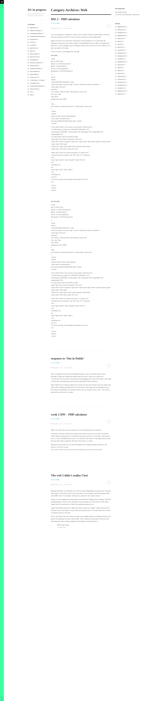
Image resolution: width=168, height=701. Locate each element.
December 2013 (122, 82)
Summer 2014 (34, 77)
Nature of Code (34, 57)
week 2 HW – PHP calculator (69, 414)
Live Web (32, 45)
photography (33, 60)
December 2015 (122, 32)
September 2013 (122, 91)
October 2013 (121, 88)
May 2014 (120, 67)
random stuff (33, 65)
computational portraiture (37, 36)
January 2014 (121, 79)
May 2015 (120, 41)
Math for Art (33, 48)
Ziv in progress (37, 9)
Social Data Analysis (35, 68)
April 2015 (120, 44)
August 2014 (121, 64)
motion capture (34, 54)
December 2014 (122, 53)
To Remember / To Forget (37, 80)
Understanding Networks (36, 86)
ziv (54, 23)
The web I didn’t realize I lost (69, 475)
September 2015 (122, 35)
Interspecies (33, 39)
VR (31, 92)
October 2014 (121, 59)
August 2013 (121, 94)
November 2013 (122, 85)
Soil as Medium (34, 71)
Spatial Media (33, 74)
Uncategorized (34, 83)
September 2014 (122, 62)
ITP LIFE (32, 42)
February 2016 (121, 29)
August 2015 (121, 38)
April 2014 (120, 70)
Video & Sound (34, 89)
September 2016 (122, 27)
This (52, 430)
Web (31, 95)
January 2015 (121, 50)
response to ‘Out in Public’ (67, 358)
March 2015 (121, 47)
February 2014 (121, 76)
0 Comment (68, 28)
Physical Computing (35, 62)
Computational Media (35, 33)
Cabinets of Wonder (35, 30)
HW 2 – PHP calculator (65, 19)
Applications (33, 27)
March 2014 (121, 73)
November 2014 (122, 56)
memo (31, 51)
